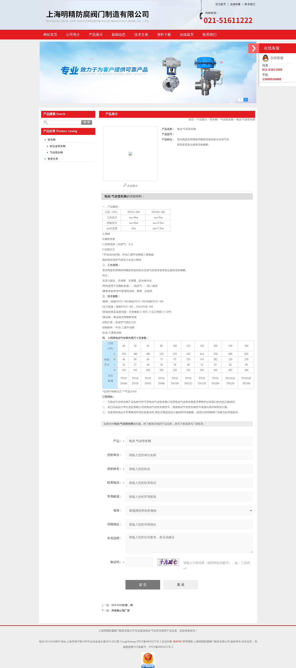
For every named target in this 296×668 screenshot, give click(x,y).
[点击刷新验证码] (168, 562)
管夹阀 (51, 139)
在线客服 (276, 58)
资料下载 (164, 34)
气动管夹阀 (56, 152)
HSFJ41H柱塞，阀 (122, 605)
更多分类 (53, 158)
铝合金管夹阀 (57, 146)
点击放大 (132, 185)
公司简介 (73, 34)
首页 (191, 119)
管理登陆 (187, 641)
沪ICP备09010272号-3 (149, 641)
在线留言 (187, 34)
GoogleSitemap (128, 641)
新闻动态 (118, 34)
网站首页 (50, 34)
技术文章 (141, 34)
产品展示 (96, 34)
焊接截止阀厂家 (121, 610)
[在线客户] (253, 48)
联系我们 (209, 34)
